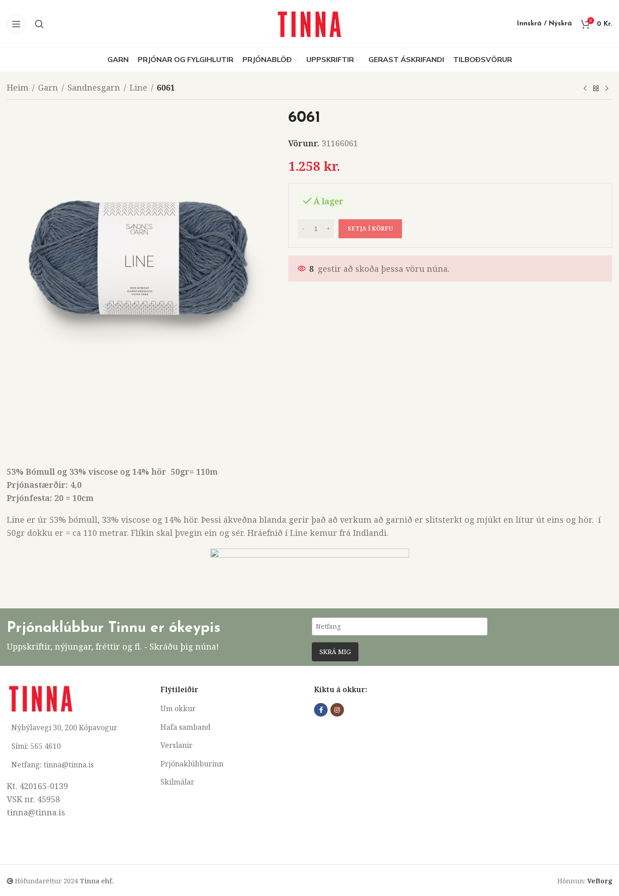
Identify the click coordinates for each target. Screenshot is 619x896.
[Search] (39, 24)
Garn (48, 87)
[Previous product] (585, 88)
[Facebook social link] (321, 710)
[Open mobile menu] (16, 24)
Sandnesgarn (94, 87)
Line (138, 87)
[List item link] (232, 709)
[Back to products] (595, 88)
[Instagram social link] (337, 710)
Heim (18, 87)
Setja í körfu (370, 228)
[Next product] (606, 88)
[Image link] (41, 697)
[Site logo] (309, 22)
